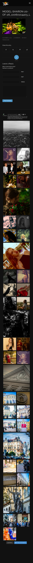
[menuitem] (30, 3)
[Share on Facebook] (6, 50)
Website (23, 81)
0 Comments (17, 37)
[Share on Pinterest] (20, 50)
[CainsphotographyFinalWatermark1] (13, 3)
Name (22, 71)
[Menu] (30, 3)
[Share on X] (13, 50)
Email (22, 76)
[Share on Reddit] (27, 50)
